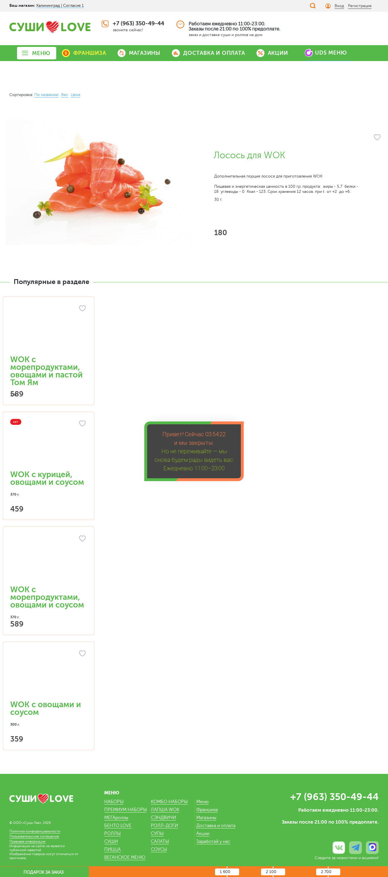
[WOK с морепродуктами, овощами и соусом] (48, 559)
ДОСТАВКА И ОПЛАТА (214, 53)
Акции (202, 833)
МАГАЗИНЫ (144, 53)
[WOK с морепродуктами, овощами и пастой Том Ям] (48, 329)
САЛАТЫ (160, 841)
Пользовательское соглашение (34, 836)
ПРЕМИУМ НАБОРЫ (125, 809)
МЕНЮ (41, 53)
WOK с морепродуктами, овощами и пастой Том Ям (46, 371)
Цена (75, 95)
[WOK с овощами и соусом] (48, 674)
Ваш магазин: (22, 5)
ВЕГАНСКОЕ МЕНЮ (124, 857)
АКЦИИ (278, 53)
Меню (202, 801)
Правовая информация (27, 841)
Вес (64, 95)
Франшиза (207, 809)
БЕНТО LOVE (118, 825)
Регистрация (360, 6)
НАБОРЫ (114, 801)
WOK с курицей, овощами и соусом (47, 478)
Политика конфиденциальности (34, 831)
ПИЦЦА (112, 849)
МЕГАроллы (116, 817)
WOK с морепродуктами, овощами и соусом (47, 597)
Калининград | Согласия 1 (60, 5)
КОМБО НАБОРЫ (169, 801)
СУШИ (111, 841)
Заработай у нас (213, 841)
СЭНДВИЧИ (163, 817)
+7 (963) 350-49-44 (138, 23)
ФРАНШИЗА (89, 53)
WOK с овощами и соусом (45, 708)
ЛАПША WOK (165, 809)
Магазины (206, 817)
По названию (46, 95)
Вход (339, 6)
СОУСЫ (159, 849)
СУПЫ (157, 833)
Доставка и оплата (215, 825)
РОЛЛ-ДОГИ (164, 825)
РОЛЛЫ (112, 833)
